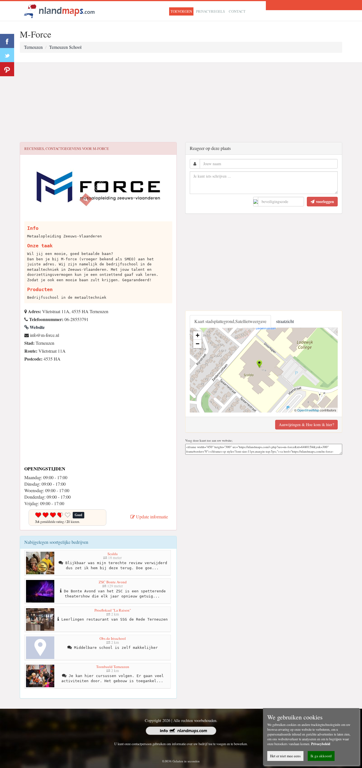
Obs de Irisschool (113, 638)
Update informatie (151, 517)
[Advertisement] (181, 102)
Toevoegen (181, 11)
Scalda (112, 553)
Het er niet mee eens (285, 755)
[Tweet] (7, 55)
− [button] (197, 343)
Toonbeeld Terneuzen (112, 666)
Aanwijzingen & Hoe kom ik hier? (306, 424)
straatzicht (285, 321)
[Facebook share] (7, 41)
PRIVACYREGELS (210, 11)
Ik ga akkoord (321, 755)
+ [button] (197, 335)
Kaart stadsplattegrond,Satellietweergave (230, 321)
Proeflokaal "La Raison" (112, 610)
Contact (237, 11)
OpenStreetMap (308, 410)
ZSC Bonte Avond (113, 581)
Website (37, 327)
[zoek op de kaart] (59, 10)
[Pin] (7, 69)
